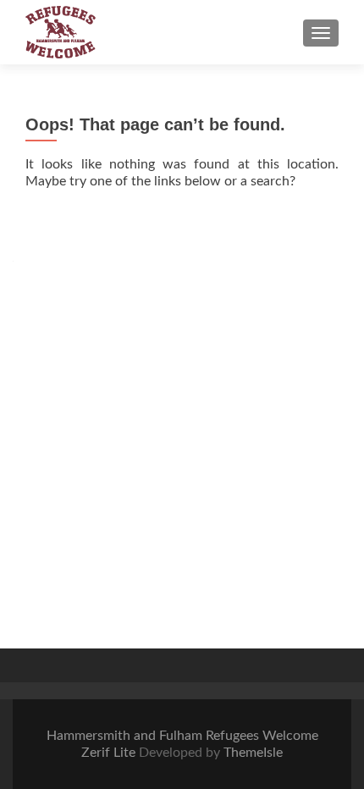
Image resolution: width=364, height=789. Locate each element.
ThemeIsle (253, 752)
